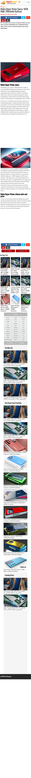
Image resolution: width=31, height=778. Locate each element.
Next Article (21, 250)
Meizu (15, 319)
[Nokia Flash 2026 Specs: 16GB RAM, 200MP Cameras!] (15, 495)
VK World (15, 327)
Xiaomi (15, 317)
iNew (8, 325)
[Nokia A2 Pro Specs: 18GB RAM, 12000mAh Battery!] (15, 529)
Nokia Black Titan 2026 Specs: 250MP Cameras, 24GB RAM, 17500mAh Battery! (5, 293)
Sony (15, 339)
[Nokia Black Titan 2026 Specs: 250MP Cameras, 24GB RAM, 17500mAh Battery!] (5, 280)
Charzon (16, 337)
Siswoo (8, 337)
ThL (8, 323)
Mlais (23, 329)
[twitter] (24, 17)
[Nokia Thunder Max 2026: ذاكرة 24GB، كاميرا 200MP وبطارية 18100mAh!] (15, 262)
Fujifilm (23, 331)
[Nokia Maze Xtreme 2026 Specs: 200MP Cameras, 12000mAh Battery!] (5, 299)
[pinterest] (3, 20)
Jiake (23, 323)
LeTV (23, 337)
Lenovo (8, 317)
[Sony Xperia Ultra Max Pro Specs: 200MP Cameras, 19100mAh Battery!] (15, 512)
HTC (23, 333)
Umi (23, 339)
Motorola (7, 327)
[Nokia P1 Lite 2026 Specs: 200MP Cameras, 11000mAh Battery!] (25, 299)
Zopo (15, 321)
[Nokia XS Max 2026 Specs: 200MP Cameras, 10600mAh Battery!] (15, 299)
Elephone (23, 317)
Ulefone (16, 335)
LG (23, 335)
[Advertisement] (15, 45)
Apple (8, 335)
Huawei (8, 321)
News (3, 7)
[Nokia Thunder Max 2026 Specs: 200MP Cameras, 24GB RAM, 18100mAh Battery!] (25, 280)
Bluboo (15, 329)
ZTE (23, 325)
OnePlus (8, 331)
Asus (23, 321)
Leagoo (15, 333)
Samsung (16, 323)
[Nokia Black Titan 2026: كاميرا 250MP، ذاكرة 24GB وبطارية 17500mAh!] (5, 262)
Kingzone (8, 333)
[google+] (28, 17)
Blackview (15, 331)
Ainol (15, 325)
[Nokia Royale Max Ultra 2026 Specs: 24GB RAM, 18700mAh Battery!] (15, 545)
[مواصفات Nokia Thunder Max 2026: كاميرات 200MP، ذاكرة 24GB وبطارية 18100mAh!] (15, 280)
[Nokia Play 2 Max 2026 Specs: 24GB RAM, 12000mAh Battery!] (15, 562)
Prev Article (9, 250)
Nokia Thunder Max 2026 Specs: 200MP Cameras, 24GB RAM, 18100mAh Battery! (25, 293)
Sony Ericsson (7, 339)
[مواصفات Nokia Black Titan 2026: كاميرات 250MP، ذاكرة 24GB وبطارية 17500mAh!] (25, 262)
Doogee (8, 319)
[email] (7, 20)
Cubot (23, 319)
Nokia (8, 329)
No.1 (23, 327)
